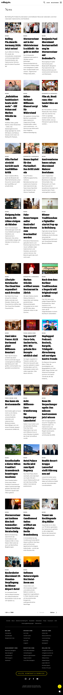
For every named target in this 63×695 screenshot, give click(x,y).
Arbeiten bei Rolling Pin (22, 620)
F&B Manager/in (8, 658)
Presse (44, 620)
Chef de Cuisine (27, 635)
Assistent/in (7, 660)
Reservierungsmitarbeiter (29, 655)
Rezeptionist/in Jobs (9, 638)
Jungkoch (26, 643)
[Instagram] (25, 679)
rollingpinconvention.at (47, 650)
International (8, 633)
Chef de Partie (27, 638)
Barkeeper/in (45, 643)
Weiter (52, 612)
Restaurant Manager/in (10, 650)
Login (48, 2)
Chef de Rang (45, 640)
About (13, 620)
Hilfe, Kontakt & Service (31, 673)
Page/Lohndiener (28, 658)
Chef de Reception (28, 653)
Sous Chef (26, 640)
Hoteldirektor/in (8, 655)
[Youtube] (37, 679)
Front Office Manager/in (29, 660)
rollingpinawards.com (47, 655)
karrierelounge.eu (46, 665)
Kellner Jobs (45, 633)
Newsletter (31, 620)
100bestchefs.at (45, 658)
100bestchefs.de (45, 660)
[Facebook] (33, 679)
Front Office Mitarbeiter (29, 650)
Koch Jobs (26, 633)
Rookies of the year (46, 667)
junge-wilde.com (46, 662)
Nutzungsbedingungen (28, 623)
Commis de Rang (46, 638)
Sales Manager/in (9, 653)
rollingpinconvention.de (47, 653)
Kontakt (8, 620)
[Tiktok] (29, 679)
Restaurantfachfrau (46, 635)
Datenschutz (38, 623)
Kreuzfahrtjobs (8, 635)
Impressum (50, 620)
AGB (56, 620)
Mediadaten (39, 620)
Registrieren (55, 2)
